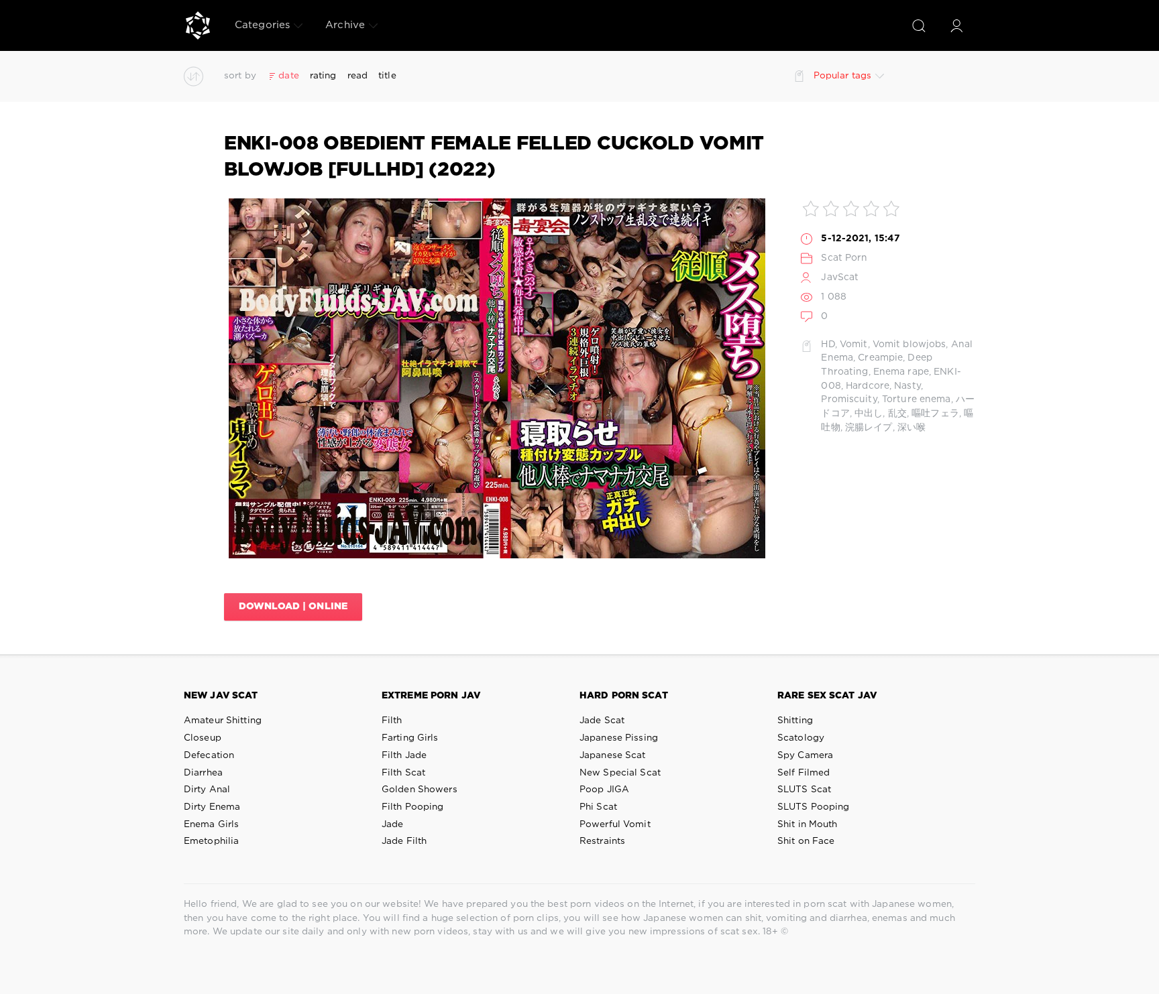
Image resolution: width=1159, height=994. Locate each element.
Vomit (854, 344)
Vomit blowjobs (909, 344)
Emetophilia (211, 841)
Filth (392, 721)
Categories (262, 25)
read (357, 76)
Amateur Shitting (223, 721)
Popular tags (842, 76)
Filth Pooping (413, 807)
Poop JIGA (604, 790)
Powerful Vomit (615, 824)
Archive (345, 25)
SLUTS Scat (804, 790)
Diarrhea (203, 773)
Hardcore (867, 386)
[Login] (956, 25)
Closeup (202, 738)
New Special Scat (620, 773)
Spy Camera (805, 755)
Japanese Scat (613, 755)
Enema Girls (211, 824)
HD (827, 344)
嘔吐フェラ (935, 414)
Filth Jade (404, 755)
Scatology (800, 738)
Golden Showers (419, 790)
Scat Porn (844, 258)
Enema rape (901, 372)
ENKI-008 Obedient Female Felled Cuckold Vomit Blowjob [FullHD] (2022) (494, 156)
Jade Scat (602, 721)
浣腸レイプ (869, 428)
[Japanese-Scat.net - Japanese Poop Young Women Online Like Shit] (197, 25)
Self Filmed (803, 773)
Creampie (880, 358)
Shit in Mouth (807, 824)
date (288, 76)
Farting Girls (410, 738)
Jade (392, 824)
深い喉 (911, 428)
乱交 (897, 414)
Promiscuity (849, 399)
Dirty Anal (207, 790)
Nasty (907, 386)
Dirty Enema (212, 807)
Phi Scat (598, 807)
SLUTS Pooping (813, 807)
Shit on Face (805, 841)
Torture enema (916, 399)
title (387, 76)
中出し (868, 414)
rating (323, 76)
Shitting (795, 721)
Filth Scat (403, 773)
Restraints (602, 841)
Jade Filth (404, 841)
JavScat (840, 277)
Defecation (209, 755)
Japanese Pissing (619, 738)
